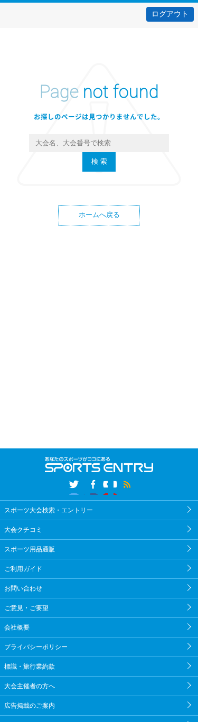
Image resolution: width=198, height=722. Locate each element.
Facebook (99, 486)
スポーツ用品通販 (29, 549)
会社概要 (17, 627)
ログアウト (170, 14)
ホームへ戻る (99, 215)
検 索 (99, 161)
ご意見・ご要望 (26, 608)
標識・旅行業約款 (29, 666)
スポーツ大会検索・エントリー (48, 510)
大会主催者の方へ (29, 686)
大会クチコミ (23, 529)
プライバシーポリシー (36, 647)
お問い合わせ (23, 588)
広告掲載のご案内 (29, 705)
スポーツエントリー (99, 41)
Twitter (75, 486)
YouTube (122, 486)
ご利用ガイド (23, 569)
